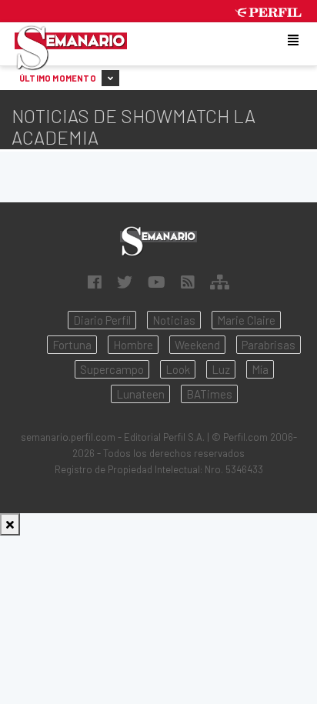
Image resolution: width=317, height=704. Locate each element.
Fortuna (72, 345)
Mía (260, 369)
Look (177, 369)
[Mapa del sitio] (219, 281)
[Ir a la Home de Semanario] (158, 241)
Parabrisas (268, 345)
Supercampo (112, 369)
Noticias (173, 320)
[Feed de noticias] (188, 281)
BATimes (209, 394)
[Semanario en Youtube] (156, 281)
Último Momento (58, 78)
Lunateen (140, 394)
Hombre (133, 345)
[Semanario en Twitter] (124, 281)
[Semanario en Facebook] (95, 281)
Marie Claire (246, 320)
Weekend (197, 345)
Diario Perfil (102, 320)
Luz (221, 369)
